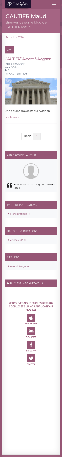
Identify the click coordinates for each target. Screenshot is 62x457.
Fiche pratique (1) (20, 213)
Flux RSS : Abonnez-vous (26, 283)
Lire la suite (12, 117)
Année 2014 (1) (18, 240)
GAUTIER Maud (18, 73)
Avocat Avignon (19, 266)
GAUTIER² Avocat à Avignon (28, 59)
